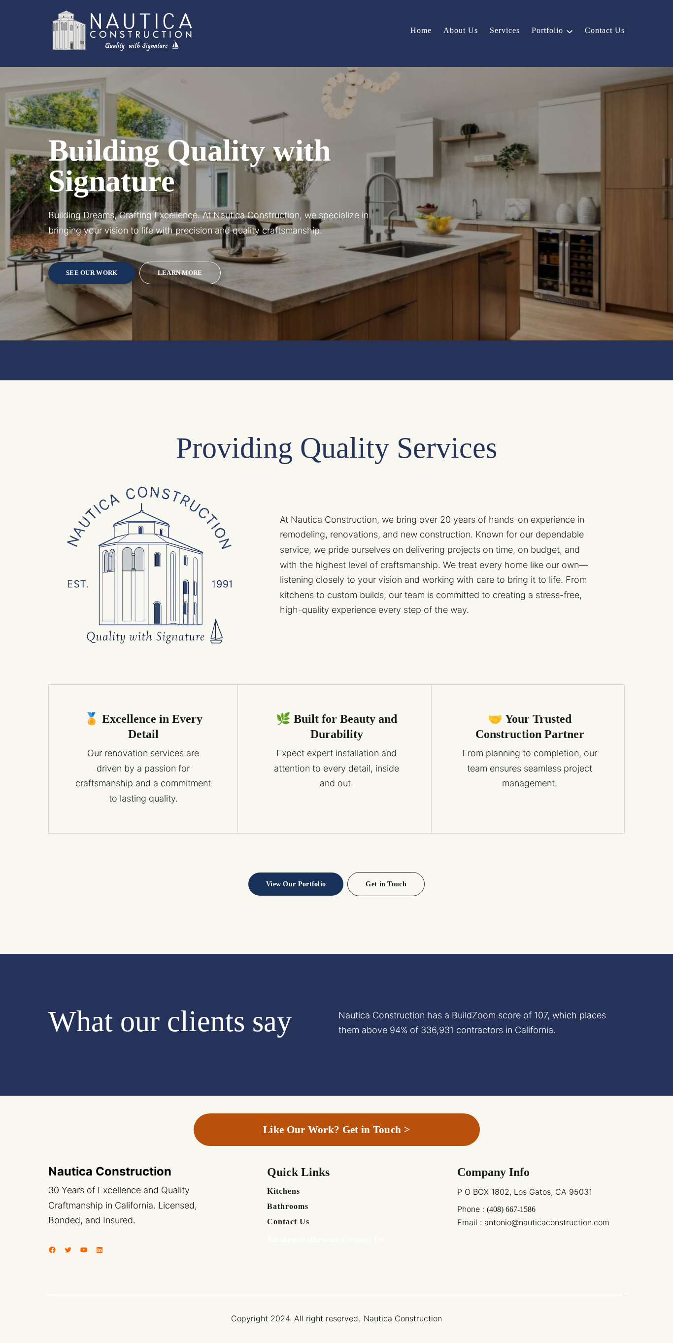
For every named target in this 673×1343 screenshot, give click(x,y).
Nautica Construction (109, 1171)
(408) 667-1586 (511, 1209)
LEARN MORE (180, 272)
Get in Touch (386, 884)
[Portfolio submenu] (569, 30)
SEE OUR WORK (92, 272)
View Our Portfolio (296, 884)
